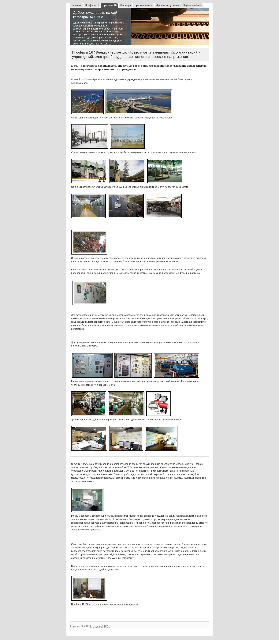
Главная (76, 5)
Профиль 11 (92, 5)
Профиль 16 (109, 5)
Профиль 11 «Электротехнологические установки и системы (104, 604)
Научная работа (192, 5)
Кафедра (125, 5)
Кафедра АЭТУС (100, 626)
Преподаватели (143, 5)
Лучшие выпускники (167, 5)
